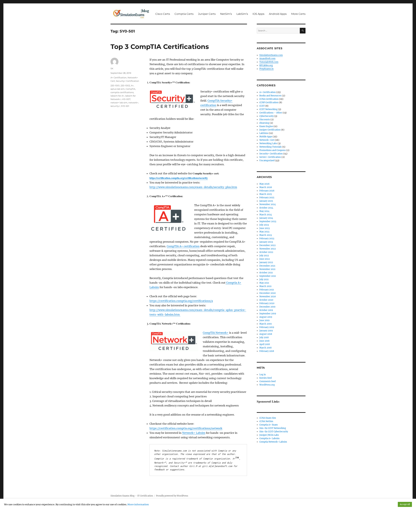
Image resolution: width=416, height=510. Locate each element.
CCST (262, 106)
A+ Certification (118, 77)
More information (138, 504)
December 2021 (267, 265)
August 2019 (265, 317)
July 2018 (264, 337)
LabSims (263, 133)
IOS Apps (258, 13)
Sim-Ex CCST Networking (272, 428)
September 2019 (267, 313)
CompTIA (130, 89)
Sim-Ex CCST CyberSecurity (273, 431)
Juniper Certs (207, 13)
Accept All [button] (405, 504)
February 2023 (266, 238)
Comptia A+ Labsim (269, 438)
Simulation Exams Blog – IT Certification (131, 495)
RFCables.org (266, 65)
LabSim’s (242, 13)
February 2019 (266, 327)
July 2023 (264, 224)
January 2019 (266, 330)
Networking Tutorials (270, 146)
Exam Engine (266, 126)
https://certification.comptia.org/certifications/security (179, 178)
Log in (262, 374)
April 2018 (264, 344)
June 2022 (264, 259)
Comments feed (267, 381)
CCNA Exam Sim (267, 418)
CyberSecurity (266, 116)
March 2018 (265, 347)
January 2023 (266, 242)
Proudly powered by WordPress (172, 495)
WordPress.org (267, 384)
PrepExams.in (266, 68)
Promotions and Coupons (272, 150)
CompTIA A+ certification (183, 246)
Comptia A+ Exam (268, 424)
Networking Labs (268, 143)
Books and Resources (270, 95)
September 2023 (267, 221)
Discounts (264, 119)
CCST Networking (268, 109)
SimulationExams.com (271, 55)
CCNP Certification (268, 102)
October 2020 (266, 300)
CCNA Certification (269, 99)
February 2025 (266, 197)
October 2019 (266, 310)
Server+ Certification (270, 157)
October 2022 (266, 252)
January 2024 (266, 218)
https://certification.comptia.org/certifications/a (181, 300)
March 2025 (265, 194)
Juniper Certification (269, 129)
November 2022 (267, 248)
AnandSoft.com (267, 58)
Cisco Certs (162, 13)
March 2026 (265, 187)
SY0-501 (125, 106)
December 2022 (267, 245)
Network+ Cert (266, 140)
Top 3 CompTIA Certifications (159, 47)
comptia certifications (122, 92)
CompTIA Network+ (215, 332)
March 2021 (265, 286)
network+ (133, 102)
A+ (132, 85)
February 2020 (266, 303)
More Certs (298, 13)
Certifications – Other (270, 112)
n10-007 (126, 99)
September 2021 (267, 276)
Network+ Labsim (193, 432)
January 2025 (266, 201)
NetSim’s (226, 13)
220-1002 (125, 85)
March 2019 (265, 323)
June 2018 (264, 341)
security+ (115, 106)
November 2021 (267, 269)
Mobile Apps (265, 136)
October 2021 (266, 272)
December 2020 (267, 293)
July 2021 (264, 279)
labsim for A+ (117, 95)
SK (111, 68)
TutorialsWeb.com (268, 62)
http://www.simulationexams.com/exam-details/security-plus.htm (193, 187)
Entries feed (265, 378)
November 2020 (267, 296)
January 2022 (266, 262)
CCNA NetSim (266, 421)
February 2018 (266, 351)
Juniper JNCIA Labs (269, 435)
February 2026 (266, 190)
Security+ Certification (127, 81)
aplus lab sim (117, 89)
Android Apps (278, 13)
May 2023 (264, 231)
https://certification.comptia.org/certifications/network (186, 428)
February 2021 (266, 289)
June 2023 (264, 228)
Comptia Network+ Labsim (273, 441)
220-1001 (115, 85)
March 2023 (265, 235)
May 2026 (264, 184)
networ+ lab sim (118, 102)
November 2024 (267, 204)
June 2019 (264, 320)
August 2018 (265, 334)
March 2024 (265, 214)
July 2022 (264, 255)
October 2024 (266, 207)
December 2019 (267, 306)
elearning (264, 123)
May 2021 (264, 282)
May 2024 (264, 211)
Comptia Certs (184, 13)
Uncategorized (266, 160)
